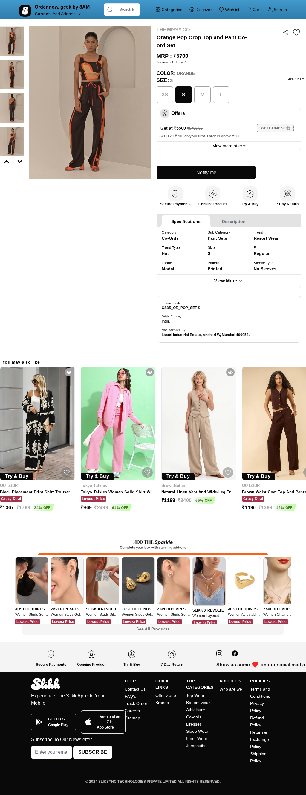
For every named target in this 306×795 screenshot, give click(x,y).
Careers (132, 710)
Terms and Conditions (260, 693)
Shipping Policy (258, 757)
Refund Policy (257, 721)
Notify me (206, 172)
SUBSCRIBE (92, 752)
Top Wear (195, 695)
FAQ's (130, 696)
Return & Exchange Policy (259, 739)
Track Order (136, 703)
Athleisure (195, 709)
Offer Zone (165, 695)
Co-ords (193, 717)
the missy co (173, 29)
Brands (162, 702)
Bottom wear (198, 702)
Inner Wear (196, 738)
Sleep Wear (197, 731)
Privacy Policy (257, 707)
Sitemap (132, 717)
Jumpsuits (195, 745)
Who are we (230, 689)
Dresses (194, 724)
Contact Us (135, 689)
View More (225, 280)
